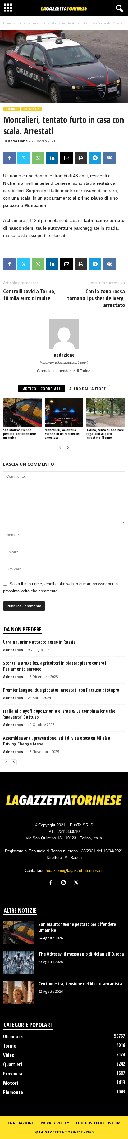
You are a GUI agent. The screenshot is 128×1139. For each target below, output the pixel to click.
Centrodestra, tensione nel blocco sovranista (80, 984)
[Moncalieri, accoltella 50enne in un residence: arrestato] (64, 412)
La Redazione (21, 1122)
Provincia (38, 23)
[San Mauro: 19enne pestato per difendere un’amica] (22, 412)
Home (7, 23)
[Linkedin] (52, 158)
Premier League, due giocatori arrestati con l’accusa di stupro (61, 690)
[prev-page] (60, 448)
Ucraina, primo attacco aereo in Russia (39, 642)
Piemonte (13, 1092)
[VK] (109, 158)
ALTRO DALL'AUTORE (87, 389)
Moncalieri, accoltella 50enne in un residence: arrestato (62, 434)
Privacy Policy (55, 1122)
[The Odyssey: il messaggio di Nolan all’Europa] (18, 962)
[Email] (66, 158)
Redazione (18, 141)
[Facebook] (9, 158)
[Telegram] (95, 158)
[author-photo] (64, 334)
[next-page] (68, 448)
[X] (23, 158)
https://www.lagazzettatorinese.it (64, 362)
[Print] (81, 158)
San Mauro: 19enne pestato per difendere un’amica (19, 434)
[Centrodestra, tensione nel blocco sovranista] (18, 992)
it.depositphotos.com (98, 1122)
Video (9, 1055)
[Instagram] (64, 883)
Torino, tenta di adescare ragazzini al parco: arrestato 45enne (105, 434)
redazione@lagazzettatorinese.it (74, 870)
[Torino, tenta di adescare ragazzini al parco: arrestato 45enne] (105, 412)
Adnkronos (13, 649)
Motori (10, 1083)
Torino (21, 23)
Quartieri (12, 1064)
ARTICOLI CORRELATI (41, 389)
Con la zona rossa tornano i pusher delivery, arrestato (96, 298)
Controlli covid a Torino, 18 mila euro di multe (29, 294)
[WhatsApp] (38, 158)
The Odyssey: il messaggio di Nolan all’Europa (81, 954)
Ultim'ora (13, 1036)
